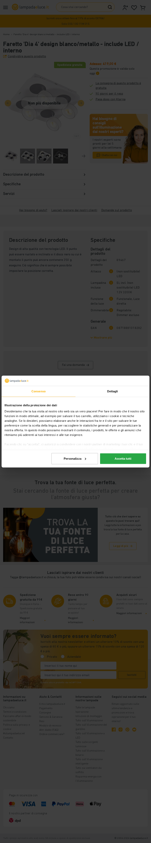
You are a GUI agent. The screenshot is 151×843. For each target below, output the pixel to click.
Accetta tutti (123, 458)
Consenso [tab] (38, 391)
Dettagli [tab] (112, 391)
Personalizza (72, 458)
